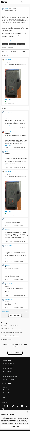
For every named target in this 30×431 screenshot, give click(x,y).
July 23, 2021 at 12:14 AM (10, 10)
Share (24, 51)
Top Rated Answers (6, 56)
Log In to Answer (15, 315)
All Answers (5, 108)
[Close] (28, 412)
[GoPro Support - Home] (8, 2)
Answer (14, 51)
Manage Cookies (15, 426)
